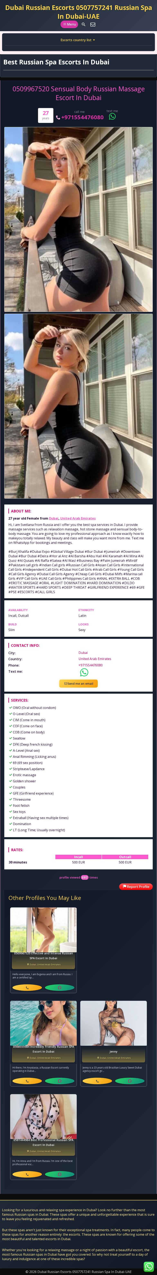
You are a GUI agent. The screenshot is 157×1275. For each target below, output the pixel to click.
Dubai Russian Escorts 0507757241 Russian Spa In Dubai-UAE (78, 12)
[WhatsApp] (59, 987)
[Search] (83, 24)
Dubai (53, 518)
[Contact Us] (92, 24)
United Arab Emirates (78, 518)
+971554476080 (82, 117)
